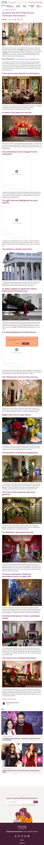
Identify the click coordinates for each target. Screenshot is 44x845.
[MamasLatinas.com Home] (4, 2)
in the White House (30, 52)
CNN (29, 109)
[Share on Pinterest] (18, 19)
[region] (22, 341)
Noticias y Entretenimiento (10, 9)
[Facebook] (15, 836)
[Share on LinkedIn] (15, 19)
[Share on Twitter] (12, 19)
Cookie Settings (17, 343)
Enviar (35, 802)
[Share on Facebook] (9, 19)
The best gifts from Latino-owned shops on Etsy (27, 59)
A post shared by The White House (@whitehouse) (16, 188)
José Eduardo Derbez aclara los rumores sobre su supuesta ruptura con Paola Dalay (21, 739)
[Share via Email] (21, 19)
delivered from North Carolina (19, 325)
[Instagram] (25, 836)
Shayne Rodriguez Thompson (12, 702)
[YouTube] (28, 836)
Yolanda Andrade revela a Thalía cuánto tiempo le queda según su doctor (21, 771)
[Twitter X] (18, 836)
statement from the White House (10, 197)
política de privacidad (31, 804)
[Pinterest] (22, 836)
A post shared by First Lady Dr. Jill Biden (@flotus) (16, 237)
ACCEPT (25, 343)
